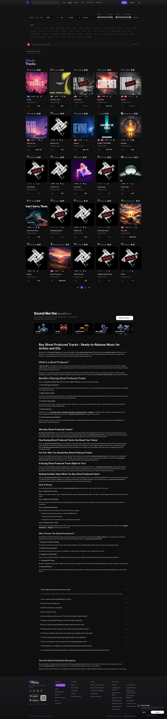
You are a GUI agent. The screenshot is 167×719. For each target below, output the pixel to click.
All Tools (114, 685)
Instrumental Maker (131, 706)
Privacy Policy (118, 716)
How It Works (74, 687)
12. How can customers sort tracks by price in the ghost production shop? (63, 642)
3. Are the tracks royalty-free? (50, 603)
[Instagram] (34, 690)
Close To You (31, 143)
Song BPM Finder (131, 687)
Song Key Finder (130, 685)
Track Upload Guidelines (97, 690)
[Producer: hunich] (28, 70)
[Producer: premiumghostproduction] (122, 200)
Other (122, 189)
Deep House (71, 412)
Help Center (74, 690)
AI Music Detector (117, 700)
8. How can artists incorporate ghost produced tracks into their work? (62, 625)
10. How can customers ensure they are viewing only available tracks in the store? (66, 633)
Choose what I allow (150, 715)
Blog (56, 700)
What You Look (79, 274)
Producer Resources (95, 696)
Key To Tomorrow (55, 274)
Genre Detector (116, 709)
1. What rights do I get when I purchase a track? (55, 590)
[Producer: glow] (75, 157)
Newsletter (58, 703)
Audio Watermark (116, 706)
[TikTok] (41, 690)
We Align (123, 143)
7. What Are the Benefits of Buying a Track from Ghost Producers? (61, 620)
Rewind (76, 143)
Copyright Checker (117, 697)
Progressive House (31, 102)
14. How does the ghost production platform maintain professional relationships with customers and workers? (74, 650)
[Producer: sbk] (98, 113)
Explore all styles (124, 318)
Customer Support (76, 696)
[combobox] (52, 17)
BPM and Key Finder (117, 703)
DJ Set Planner (130, 700)
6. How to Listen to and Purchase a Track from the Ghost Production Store (63, 616)
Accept (157, 712)
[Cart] (139, 2)
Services (57, 694)
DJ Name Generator (131, 703)
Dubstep (91, 412)
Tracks (57, 689)
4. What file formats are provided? (51, 608)
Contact (73, 693)
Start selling (59, 685)
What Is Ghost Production (97, 687)
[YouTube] (37, 690)
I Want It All (77, 230)
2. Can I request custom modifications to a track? (55, 599)
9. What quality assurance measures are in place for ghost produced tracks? (64, 629)
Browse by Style (59, 691)
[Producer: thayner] (51, 113)
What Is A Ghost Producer (97, 685)
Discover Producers (60, 697)
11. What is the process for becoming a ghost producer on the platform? (63, 637)
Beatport (50, 527)
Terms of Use (110, 716)
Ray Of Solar (125, 187)
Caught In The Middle (104, 143)
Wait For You (54, 143)
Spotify (126, 525)
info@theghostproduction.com (131, 716)
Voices (29, 100)
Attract (29, 274)
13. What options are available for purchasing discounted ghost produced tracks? (66, 646)
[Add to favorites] (28, 106)
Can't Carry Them (32, 230)
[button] (124, 2)
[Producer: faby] (122, 157)
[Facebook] (30, 690)
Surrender (100, 100)
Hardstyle (65, 412)
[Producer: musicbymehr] (122, 113)
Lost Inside (77, 187)
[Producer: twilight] (51, 70)
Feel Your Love (55, 100)
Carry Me (124, 230)
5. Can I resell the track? (48, 612)
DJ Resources (94, 693)
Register (132, 2)
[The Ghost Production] (27, 2)
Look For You (54, 187)
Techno (59, 412)
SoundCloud (42, 527)
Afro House (54, 412)
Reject (143, 712)
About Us (73, 685)
